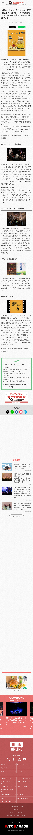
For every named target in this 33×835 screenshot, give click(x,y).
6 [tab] (23, 733)
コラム (19, 768)
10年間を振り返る (6, 778)
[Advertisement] (16, 434)
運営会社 (16, 809)
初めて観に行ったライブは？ (7, 782)
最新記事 (3, 764)
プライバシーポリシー (16, 812)
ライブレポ (4, 768)
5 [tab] (21, 733)
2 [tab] (12, 733)
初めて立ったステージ (24, 781)
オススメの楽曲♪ (22, 786)
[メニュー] (3, 3)
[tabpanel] (16, 717)
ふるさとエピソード (6, 786)
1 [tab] (10, 733)
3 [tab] (15, 733)
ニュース (19, 771)
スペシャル (4, 775)
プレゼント (4, 771)
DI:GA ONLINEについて (16, 806)
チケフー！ (20, 794)
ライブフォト (4, 798)
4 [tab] (18, 733)
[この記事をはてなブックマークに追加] (25, 412)
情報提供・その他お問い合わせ (16, 815)
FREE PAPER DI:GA (22, 798)
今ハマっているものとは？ (7, 790)
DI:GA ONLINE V (5, 794)
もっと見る (16, 517)
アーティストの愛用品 (24, 778)
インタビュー (20, 764)
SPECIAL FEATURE (6, 801)
